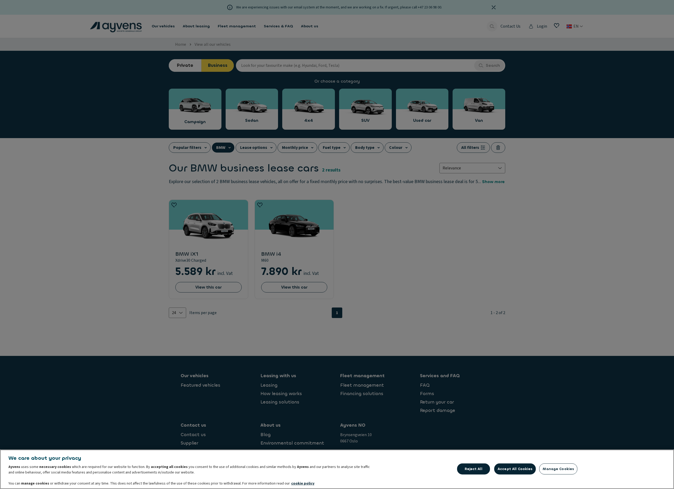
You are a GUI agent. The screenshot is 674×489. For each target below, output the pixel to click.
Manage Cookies (558, 469)
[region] (337, 469)
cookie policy (302, 483)
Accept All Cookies (515, 469)
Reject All (473, 469)
